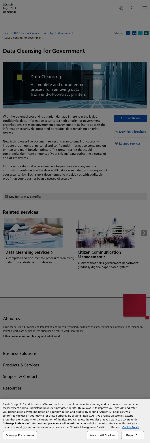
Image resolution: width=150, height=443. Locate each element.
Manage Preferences (20, 435)
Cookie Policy (130, 427)
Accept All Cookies (102, 435)
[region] (75, 421)
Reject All (132, 435)
